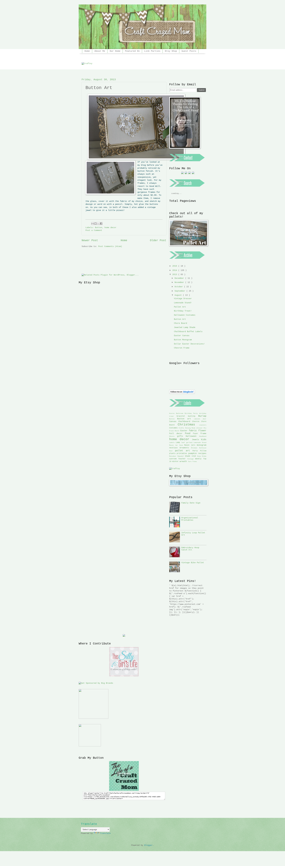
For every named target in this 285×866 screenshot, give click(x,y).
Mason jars (190, 445)
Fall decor (177, 433)
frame (203, 433)
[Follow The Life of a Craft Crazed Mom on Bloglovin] (182, 393)
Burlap (202, 416)
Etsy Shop (171, 51)
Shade (188, 456)
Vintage (191, 459)
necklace (174, 448)
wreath (184, 461)
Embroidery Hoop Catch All (190, 549)
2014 (175, 270)
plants (173, 453)
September (180, 291)
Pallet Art (180, 307)
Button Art (180, 319)
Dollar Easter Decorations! (189, 344)
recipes (202, 453)
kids (203, 439)
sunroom (173, 459)
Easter (184, 431)
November (180, 282)
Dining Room (190, 428)
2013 (175, 274)
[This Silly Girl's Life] (124, 676)
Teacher (182, 459)
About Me (99, 51)
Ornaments (185, 448)
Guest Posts (189, 51)
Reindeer (173, 456)
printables (182, 453)
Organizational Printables (189, 519)
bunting (193, 416)
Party (196, 451)
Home (87, 51)
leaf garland (187, 442)
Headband (202, 436)
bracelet (182, 416)
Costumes (174, 428)
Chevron (196, 421)
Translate (105, 833)
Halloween (192, 436)
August (179, 295)
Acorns (172, 413)
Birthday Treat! (183, 311)
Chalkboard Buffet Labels (188, 331)
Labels (172, 442)
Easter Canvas (181, 335)
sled (194, 456)
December (180, 278)
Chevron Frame (181, 348)
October (179, 287)
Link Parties (152, 51)
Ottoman (195, 448)
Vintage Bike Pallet (192, 563)
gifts (181, 436)
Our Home (115, 51)
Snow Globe (201, 456)
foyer (196, 433)
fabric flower (197, 430)
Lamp (178, 442)
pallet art (184, 450)
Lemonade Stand (200, 442)
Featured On (132, 51)
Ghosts (173, 436)
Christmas (188, 424)
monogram (201, 445)
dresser (200, 428)
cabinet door (200, 419)
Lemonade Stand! (183, 303)
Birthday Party (192, 413)
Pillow (203, 451)
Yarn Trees (192, 461)
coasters (202, 425)
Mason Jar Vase (176, 445)
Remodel (181, 456)
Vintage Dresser (183, 298)
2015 (175, 266)
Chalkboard (185, 421)
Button (173, 419)
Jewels (196, 439)
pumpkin (193, 453)
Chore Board (180, 323)
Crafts (182, 428)
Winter (176, 461)
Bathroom (180, 413)
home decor (180, 439)
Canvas (173, 421)
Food (189, 433)
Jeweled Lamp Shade (184, 327)
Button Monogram (183, 340)
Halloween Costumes (184, 315)
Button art (185, 419)
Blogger (148, 845)
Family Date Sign (190, 503)
